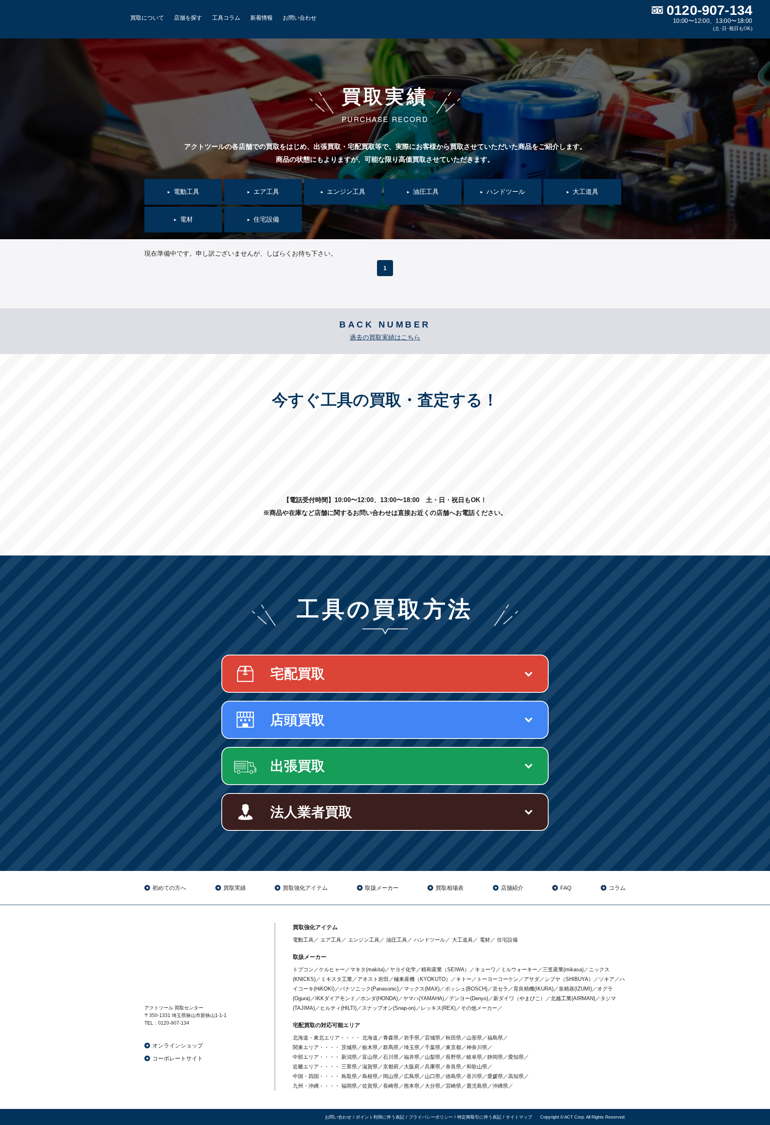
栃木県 (370, 1047)
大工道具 (462, 940)
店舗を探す (188, 17)
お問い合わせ (299, 17)
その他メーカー (479, 1008)
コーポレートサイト (177, 1058)
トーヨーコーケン (498, 979)
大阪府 (411, 1067)
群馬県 (391, 1047)
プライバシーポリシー (431, 1117)
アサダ (531, 979)
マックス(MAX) (422, 989)
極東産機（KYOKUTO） (422, 979)
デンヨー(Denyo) (468, 998)
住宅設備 (507, 940)
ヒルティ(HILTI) (338, 1008)
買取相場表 (450, 888)
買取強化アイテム (305, 888)
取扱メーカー (382, 888)
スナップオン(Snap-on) (388, 1008)
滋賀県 (370, 1067)
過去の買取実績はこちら (385, 337)
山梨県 (432, 1057)
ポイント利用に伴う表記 (380, 1117)
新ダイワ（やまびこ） (519, 998)
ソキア (606, 979)
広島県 (411, 1076)
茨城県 (349, 1047)
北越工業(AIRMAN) (573, 998)
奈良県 (453, 1067)
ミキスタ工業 (336, 979)
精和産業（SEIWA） (445, 969)
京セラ (500, 989)
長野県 (453, 1057)
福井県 (411, 1057)
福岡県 (349, 1086)
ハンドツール (429, 940)
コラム (617, 888)
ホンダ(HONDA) (379, 998)
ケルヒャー (332, 969)
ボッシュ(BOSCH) (466, 989)
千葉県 (432, 1047)
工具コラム (226, 17)
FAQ (565, 888)
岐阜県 (474, 1057)
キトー (464, 979)
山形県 (474, 1038)
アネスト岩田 (373, 979)
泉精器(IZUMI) (575, 989)
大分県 (432, 1086)
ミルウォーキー (519, 969)
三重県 (349, 1067)
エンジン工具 (363, 940)
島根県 (370, 1076)
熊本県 (411, 1086)
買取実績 (234, 888)
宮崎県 (453, 1086)
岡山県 (391, 1076)
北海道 (370, 1038)
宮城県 (432, 1038)
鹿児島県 (476, 1086)
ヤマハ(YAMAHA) (423, 998)
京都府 (391, 1067)
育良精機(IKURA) (533, 989)
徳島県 (453, 1076)
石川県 (391, 1057)
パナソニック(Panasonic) (369, 989)
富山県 (370, 1057)
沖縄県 (500, 1086)
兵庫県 (432, 1067)
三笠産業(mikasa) (563, 969)
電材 (485, 940)
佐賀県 (370, 1086)
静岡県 (495, 1057)
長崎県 (391, 1086)
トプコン (303, 969)
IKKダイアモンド (335, 998)
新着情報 (261, 17)
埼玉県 (411, 1047)
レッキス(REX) (438, 1008)
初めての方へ (169, 888)
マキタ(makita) (367, 969)
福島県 (495, 1038)
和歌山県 (476, 1067)
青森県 (391, 1038)
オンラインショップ (177, 1045)
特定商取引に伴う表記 (479, 1117)
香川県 (474, 1076)
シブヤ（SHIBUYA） (569, 979)
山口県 (432, 1076)
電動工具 (303, 940)
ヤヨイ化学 (403, 969)
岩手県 (411, 1038)
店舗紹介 (512, 888)
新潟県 (349, 1057)
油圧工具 (396, 940)
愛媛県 (495, 1076)
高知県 (516, 1076)
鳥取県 (349, 1076)
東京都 (453, 1047)
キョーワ (485, 969)
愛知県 (516, 1057)
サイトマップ (519, 1117)
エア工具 (330, 940)
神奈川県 (476, 1047)
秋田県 (453, 1038)
